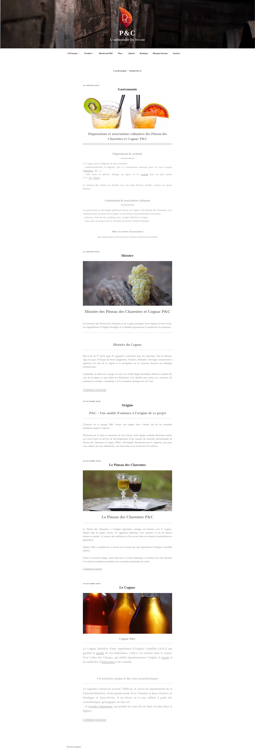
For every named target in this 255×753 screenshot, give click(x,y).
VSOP (96, 178)
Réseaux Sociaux (160, 53)
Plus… (120, 53)
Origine (127, 405)
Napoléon (88, 170)
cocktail (144, 174)
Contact (176, 53)
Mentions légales (74, 747)
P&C (127, 33)
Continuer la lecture (94, 389)
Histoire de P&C (106, 53)
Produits (88, 53)
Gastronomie (127, 89)
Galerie (131, 53)
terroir (165, 657)
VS (90, 178)
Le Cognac (127, 587)
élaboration (108, 661)
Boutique (144, 53)
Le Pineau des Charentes (127, 465)
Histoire (127, 255)
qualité (100, 653)
